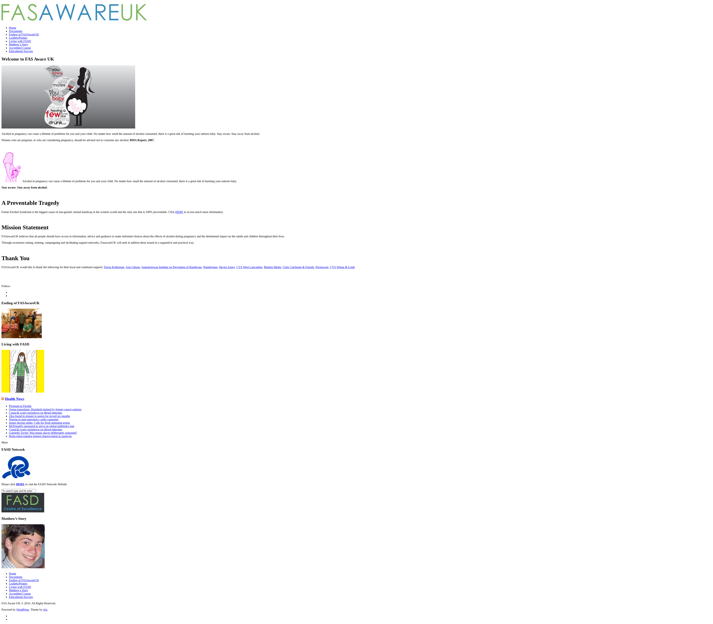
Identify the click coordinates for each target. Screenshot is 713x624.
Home (12, 27)
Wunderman (210, 267)
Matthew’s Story (18, 44)
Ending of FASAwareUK (24, 34)
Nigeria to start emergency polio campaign (33, 419)
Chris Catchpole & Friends (298, 267)
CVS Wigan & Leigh (342, 267)
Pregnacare (321, 267)
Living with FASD (20, 41)
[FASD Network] (16, 478)
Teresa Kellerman (114, 267)
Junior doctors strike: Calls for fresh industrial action (39, 422)
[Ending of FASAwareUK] (21, 337)
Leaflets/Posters (18, 37)
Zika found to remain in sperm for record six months (39, 416)
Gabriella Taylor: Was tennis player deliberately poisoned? (43, 432)
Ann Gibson (133, 267)
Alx (45, 609)
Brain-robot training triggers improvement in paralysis (40, 436)
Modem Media (272, 267)
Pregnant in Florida (20, 406)
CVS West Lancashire (249, 267)
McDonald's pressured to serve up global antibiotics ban (41, 426)
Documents (15, 31)
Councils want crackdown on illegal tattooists (35, 412)
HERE (179, 212)
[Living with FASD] (22, 391)
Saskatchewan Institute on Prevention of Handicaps (171, 267)
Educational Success (21, 51)
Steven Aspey (227, 267)
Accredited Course (20, 47)
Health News (14, 399)
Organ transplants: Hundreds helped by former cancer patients (45, 409)
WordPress (22, 609)
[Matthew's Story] (23, 567)
